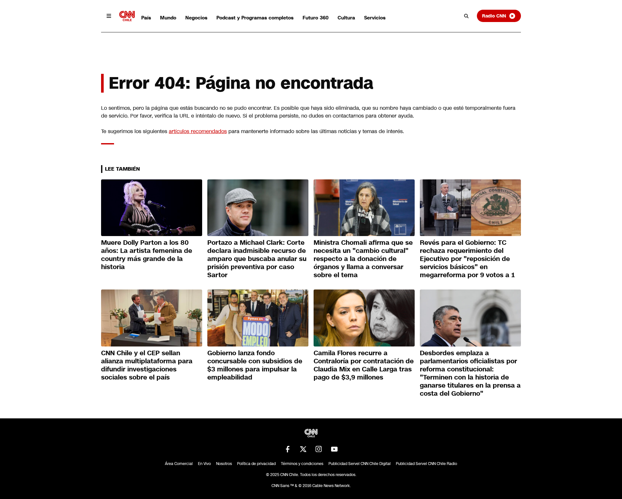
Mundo (168, 17)
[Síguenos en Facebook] (287, 449)
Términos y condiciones (302, 463)
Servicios (375, 17)
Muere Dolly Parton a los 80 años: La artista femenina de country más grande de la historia (146, 254)
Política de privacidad (256, 463)
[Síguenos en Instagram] (319, 449)
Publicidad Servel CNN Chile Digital (359, 463)
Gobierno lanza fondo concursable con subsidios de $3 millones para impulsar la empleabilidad (254, 365)
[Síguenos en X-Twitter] (303, 449)
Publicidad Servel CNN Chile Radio (426, 463)
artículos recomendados (198, 131)
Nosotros (224, 463)
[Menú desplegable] (109, 16)
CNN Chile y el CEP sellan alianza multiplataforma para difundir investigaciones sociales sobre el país (146, 365)
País (146, 17)
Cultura (346, 17)
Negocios (196, 17)
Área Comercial (179, 463)
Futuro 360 (315, 17)
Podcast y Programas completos (255, 17)
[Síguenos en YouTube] (334, 449)
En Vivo (204, 463)
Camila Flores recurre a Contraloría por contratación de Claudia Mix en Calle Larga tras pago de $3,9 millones (364, 365)
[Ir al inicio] (127, 16)
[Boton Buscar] (466, 16)
